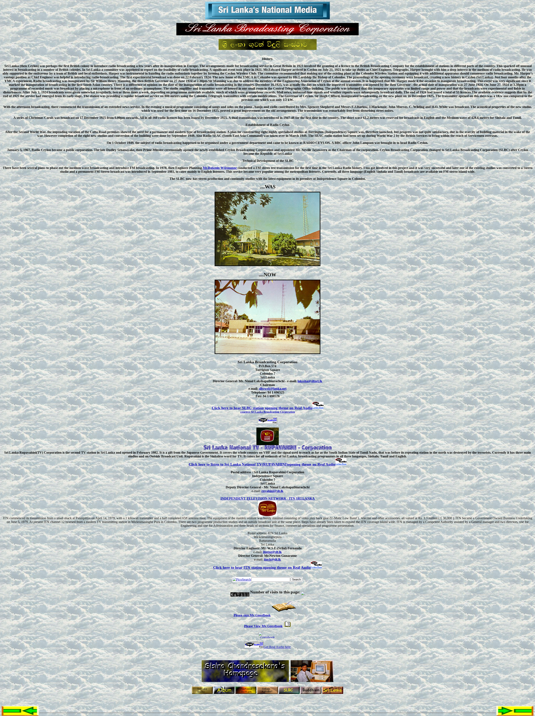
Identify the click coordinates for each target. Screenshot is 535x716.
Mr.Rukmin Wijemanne (220, 168)
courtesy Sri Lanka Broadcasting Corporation (267, 411)
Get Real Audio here (277, 647)
